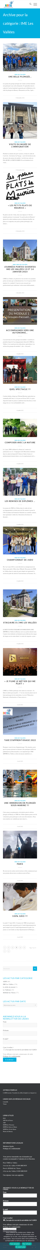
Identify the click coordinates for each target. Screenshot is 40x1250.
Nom (4, 1022)
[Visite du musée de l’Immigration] (20, 120)
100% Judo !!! (20, 916)
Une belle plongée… (20, 77)
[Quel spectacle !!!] (20, 370)
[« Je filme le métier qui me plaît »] (20, 662)
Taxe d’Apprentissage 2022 (20, 740)
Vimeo (5, 1104)
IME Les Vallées (20, 74)
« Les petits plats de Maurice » (20, 206)
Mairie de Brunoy (8, 1131)
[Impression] (16, 4)
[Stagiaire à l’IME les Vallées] (20, 603)
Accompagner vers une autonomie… (20, 331)
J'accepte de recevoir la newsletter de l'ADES (21, 1050)
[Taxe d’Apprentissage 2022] (20, 721)
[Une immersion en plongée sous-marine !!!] (20, 783)
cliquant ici (33, 1093)
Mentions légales (8, 1146)
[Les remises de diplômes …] (20, 482)
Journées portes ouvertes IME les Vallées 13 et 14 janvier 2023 (20, 269)
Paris (20, 864)
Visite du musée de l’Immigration (20, 145)
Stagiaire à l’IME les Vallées (20, 622)
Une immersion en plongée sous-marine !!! (20, 804)
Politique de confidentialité (11, 1056)
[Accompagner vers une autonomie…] (20, 311)
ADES (14, 264)
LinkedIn (5, 1102)
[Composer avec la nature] (20, 428)
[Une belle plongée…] (20, 57)
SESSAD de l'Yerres (9, 993)
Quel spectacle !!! (20, 389)
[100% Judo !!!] (20, 897)
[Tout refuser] (37, 1240)
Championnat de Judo (20, 560)
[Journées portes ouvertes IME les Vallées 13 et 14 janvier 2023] (20, 250)
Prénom (6, 1030)
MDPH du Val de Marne (9, 1129)
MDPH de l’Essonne (8, 1125)
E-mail (6, 1039)
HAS (4, 1118)
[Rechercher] (29, 4)
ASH (4, 1123)
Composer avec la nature (20, 442)
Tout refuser (27, 1244)
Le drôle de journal (9, 987)
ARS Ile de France (8, 1120)
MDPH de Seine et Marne (10, 1127)
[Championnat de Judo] (20, 540)
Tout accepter (14, 1244)
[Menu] (34, 4)
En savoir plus (20, 1247)
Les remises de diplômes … (20, 501)
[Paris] (20, 844)
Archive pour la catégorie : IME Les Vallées (18, 23)
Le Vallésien (7, 990)
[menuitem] (29, 4)
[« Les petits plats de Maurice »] (20, 186)
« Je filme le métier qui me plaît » (20, 682)
